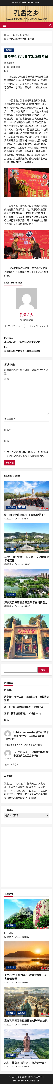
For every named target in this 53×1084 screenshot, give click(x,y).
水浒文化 (11, 967)
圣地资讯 (11, 507)
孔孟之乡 (26, 12)
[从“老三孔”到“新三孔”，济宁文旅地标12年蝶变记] (26, 538)
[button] (4, 25)
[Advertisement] (26, 856)
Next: (22, 349)
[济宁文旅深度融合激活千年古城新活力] (26, 583)
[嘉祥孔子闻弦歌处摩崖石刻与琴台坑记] (26, 1002)
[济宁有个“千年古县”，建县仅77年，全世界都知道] (26, 956)
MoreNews (19, 1080)
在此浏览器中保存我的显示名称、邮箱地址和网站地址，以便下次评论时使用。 (27, 454)
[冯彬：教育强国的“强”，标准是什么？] (26, 1044)
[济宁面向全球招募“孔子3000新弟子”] (26, 496)
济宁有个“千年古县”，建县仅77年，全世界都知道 (25, 976)
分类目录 (8, 810)
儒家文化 (11, 1013)
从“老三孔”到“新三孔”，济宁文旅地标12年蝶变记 (26, 558)
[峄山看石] (26, 914)
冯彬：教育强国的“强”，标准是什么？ (23, 713)
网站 (6, 441)
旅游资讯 (9, 50)
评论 (7, 378)
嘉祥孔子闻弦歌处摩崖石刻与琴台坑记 (23, 706)
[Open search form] (50, 25)
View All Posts (37, 326)
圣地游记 (11, 925)
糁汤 (6, 720)
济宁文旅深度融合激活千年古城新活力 (25, 602)
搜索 (43, 670)
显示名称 (9, 419)
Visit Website (15, 326)
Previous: (22, 339)
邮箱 (7, 430)
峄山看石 (8, 690)
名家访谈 (11, 1055)
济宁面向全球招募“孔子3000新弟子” (24, 514)
